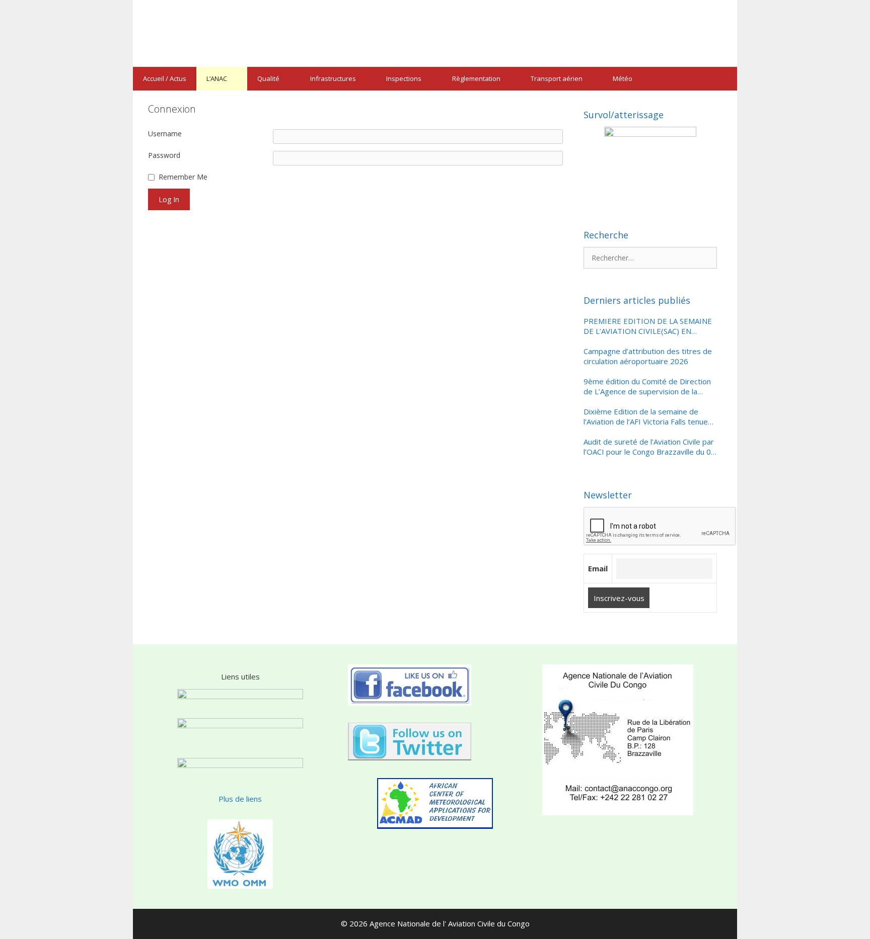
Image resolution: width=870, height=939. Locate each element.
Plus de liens (240, 799)
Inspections (403, 78)
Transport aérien (557, 78)
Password (164, 155)
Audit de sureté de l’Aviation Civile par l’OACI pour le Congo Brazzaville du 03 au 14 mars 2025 (649, 447)
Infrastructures (333, 78)
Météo (622, 78)
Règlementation (476, 78)
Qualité (268, 78)
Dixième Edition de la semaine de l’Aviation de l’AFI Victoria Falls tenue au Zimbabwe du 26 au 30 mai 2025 (646, 416)
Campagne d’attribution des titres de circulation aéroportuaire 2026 (648, 356)
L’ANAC (216, 78)
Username (165, 133)
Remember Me (183, 177)
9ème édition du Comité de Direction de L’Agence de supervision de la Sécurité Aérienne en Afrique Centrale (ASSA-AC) (648, 386)
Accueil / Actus (164, 78)
